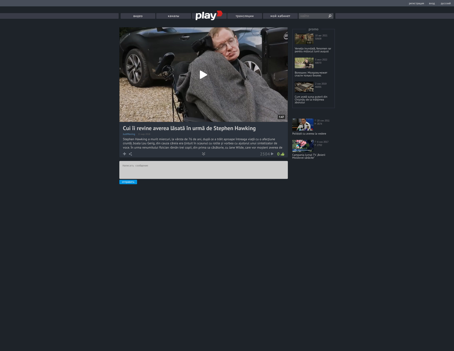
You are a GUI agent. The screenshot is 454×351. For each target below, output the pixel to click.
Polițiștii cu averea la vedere (309, 133)
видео (138, 16)
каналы (173, 16)
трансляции (245, 16)
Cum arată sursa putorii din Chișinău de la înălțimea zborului (311, 99)
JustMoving (129, 134)
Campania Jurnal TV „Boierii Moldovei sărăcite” (308, 156)
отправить (128, 181)
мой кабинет (280, 16)
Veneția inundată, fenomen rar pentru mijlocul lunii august (313, 50)
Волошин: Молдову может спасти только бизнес (311, 74)
